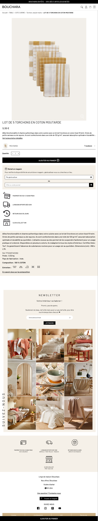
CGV (61, 515)
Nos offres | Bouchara (49, 481)
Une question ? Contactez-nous (49, 493)
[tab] (49, 272)
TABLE (11, 13)
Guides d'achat (49, 485)
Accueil (4, 13)
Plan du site (83, 515)
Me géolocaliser (11, 177)
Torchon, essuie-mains (34, 13)
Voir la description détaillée (12, 138)
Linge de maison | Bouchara (49, 477)
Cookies (13, 515)
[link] (86, 7)
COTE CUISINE (20, 13)
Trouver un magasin (50, 499)
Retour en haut (94, 514)
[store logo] (11, 7)
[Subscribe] (70, 317)
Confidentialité (38, 515)
